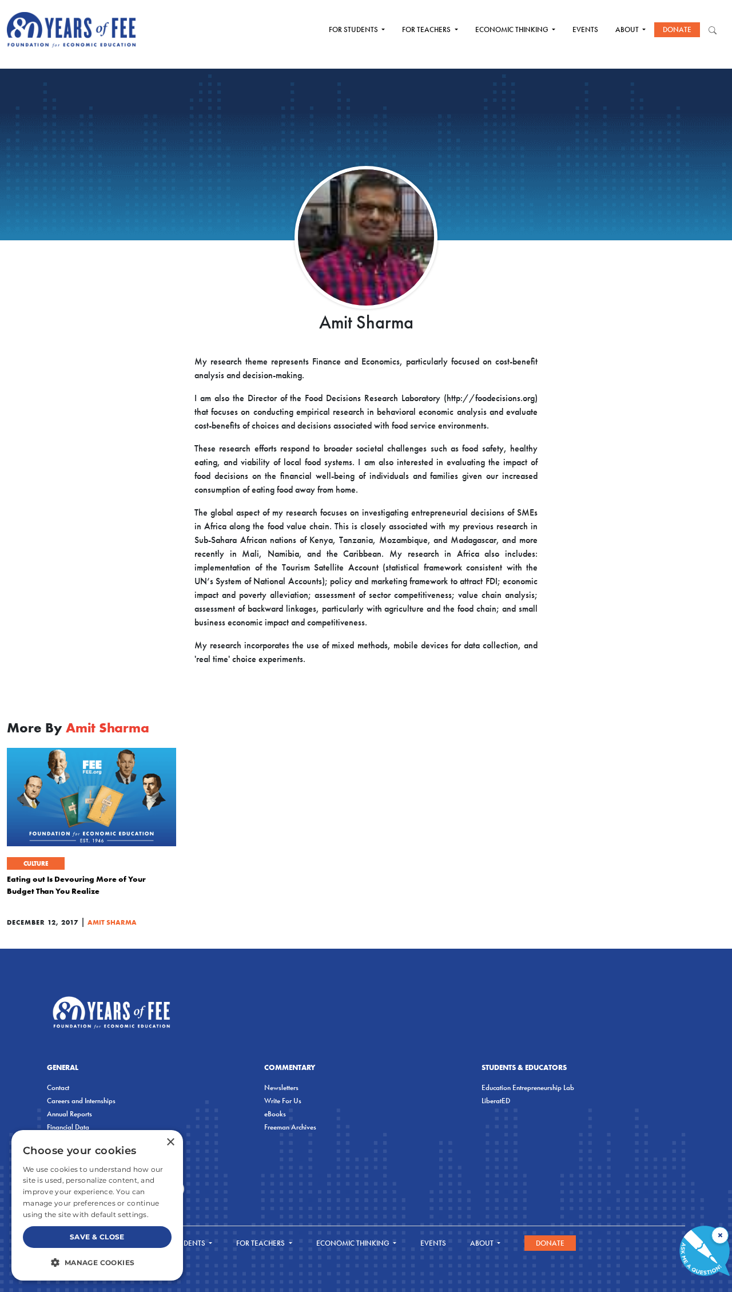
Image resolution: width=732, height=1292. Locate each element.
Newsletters (281, 1087)
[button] (97, 1262)
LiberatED (496, 1100)
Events (585, 29)
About (627, 29)
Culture (35, 863)
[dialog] (97, 1205)
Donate (677, 29)
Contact (58, 1087)
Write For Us (282, 1100)
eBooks (275, 1113)
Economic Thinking (512, 29)
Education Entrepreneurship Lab (528, 1087)
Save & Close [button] (97, 1236)
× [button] (170, 1142)
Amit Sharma (112, 922)
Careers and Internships (81, 1100)
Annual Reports (69, 1113)
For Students (354, 29)
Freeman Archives (290, 1127)
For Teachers (427, 29)
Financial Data (68, 1127)
